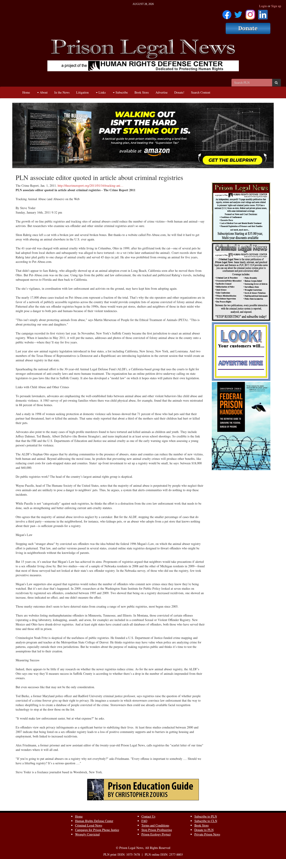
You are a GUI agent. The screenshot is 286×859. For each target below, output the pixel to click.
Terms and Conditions (155, 825)
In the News (61, 92)
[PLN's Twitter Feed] (238, 13)
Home (26, 92)
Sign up (276, 6)
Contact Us (148, 816)
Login (263, 6)
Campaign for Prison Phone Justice (97, 830)
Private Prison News (207, 834)
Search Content (200, 92)
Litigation (82, 92)
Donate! (179, 92)
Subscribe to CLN (205, 821)
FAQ (144, 821)
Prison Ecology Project (156, 834)
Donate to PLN (204, 830)
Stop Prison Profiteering (156, 830)
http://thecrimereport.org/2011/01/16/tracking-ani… (90, 185)
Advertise (162, 92)
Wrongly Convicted (87, 834)
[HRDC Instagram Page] (250, 13)
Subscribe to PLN (205, 816)
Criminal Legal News (88, 825)
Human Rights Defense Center (94, 821)
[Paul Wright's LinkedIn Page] (263, 13)
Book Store (142, 92)
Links (102, 92)
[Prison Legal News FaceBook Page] (226, 13)
